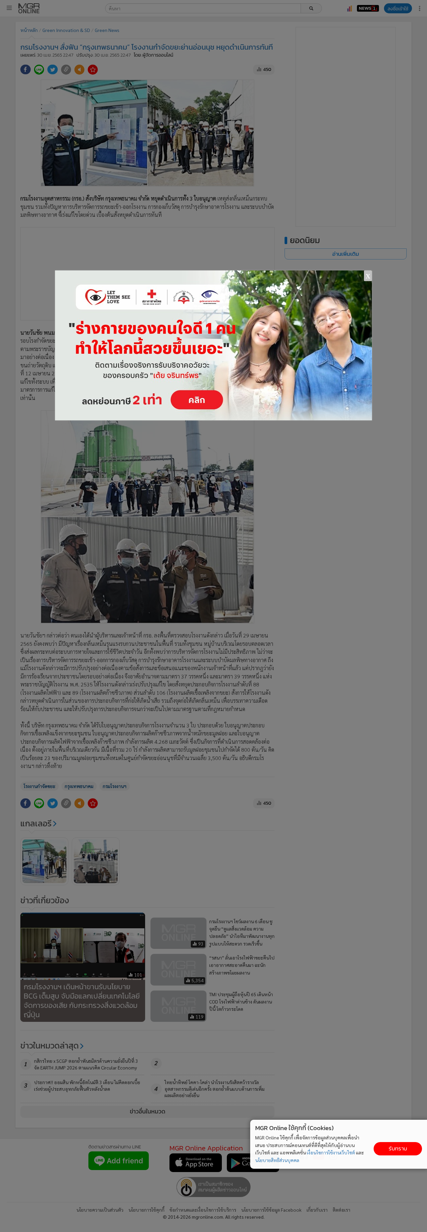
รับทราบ (398, 1148)
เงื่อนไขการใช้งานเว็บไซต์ (331, 1152)
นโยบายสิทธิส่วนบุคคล (277, 1160)
